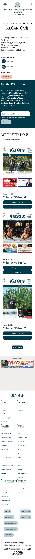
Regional (20, 477)
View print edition (17, 202)
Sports (20, 457)
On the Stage (21, 441)
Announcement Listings (12, 23)
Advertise (9, 517)
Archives (8, 535)
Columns (20, 422)
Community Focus (7, 418)
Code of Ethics (10, 529)
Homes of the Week (7, 465)
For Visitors (5, 493)
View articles (17, 207)
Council (3, 410)
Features (5, 426)
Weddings (22, 481)
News (3, 402)
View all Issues (17, 347)
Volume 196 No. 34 (14, 197)
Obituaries (4, 504)
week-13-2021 (6, 77)
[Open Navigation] (5, 4)
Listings (3, 473)
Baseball (20, 469)
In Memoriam (5, 500)
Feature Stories (6, 469)
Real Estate (6, 457)
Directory (20, 493)
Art (19, 433)
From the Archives (7, 441)
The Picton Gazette (14, 545)
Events (3, 489)
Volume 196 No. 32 (14, 328)
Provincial (4, 422)
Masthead (26, 511)
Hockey (20, 465)
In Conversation (6, 433)
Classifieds (4, 497)
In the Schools (22, 473)
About (7, 511)
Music (19, 453)
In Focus (4, 445)
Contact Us (25, 517)
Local (3, 414)
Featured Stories (23, 489)
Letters (20, 418)
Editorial (22, 402)
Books (19, 449)
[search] (31, 4)
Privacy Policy (10, 523)
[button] (7, 61)
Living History (6, 437)
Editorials (21, 410)
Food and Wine (22, 437)
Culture (21, 426)
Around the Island (9, 481)
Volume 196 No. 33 (14, 262)
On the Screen (22, 445)
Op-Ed (19, 414)
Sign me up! (6, 122)
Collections (4, 449)
